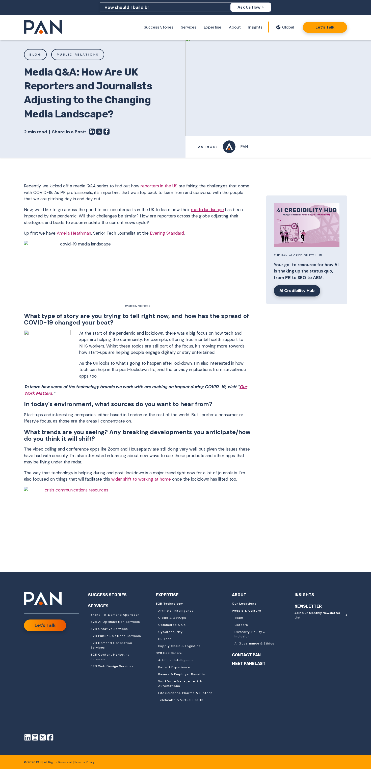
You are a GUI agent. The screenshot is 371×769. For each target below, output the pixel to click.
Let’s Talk (324, 27)
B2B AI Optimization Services (115, 622)
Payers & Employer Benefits (181, 674)
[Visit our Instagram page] (35, 738)
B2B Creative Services (109, 629)
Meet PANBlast (249, 663)
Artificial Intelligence (176, 611)
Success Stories (158, 27)
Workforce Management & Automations (180, 683)
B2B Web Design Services (112, 666)
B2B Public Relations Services (116, 636)
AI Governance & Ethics (254, 643)
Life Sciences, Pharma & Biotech (185, 693)
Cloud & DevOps (172, 618)
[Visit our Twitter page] (42, 738)
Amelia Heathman (74, 233)
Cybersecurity (170, 632)
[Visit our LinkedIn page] (27, 738)
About (235, 27)
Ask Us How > (250, 7)
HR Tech (165, 639)
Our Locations (244, 604)
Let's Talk (45, 625)
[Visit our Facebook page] (50, 738)
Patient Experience (174, 667)
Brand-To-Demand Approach (115, 615)
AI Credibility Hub (297, 290)
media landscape (207, 209)
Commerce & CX (172, 625)
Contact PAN (246, 655)
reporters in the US (159, 186)
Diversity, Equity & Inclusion (250, 634)
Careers (241, 625)
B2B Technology (169, 604)
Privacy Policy (84, 762)
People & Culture (246, 611)
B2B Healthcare (169, 653)
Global (288, 27)
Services (188, 27)
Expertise (212, 27)
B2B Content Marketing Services (110, 657)
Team (238, 618)
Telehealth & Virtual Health (180, 700)
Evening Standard (167, 233)
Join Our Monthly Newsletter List (317, 615)
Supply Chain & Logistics (179, 646)
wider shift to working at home (141, 479)
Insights (255, 27)
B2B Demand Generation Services (111, 645)
